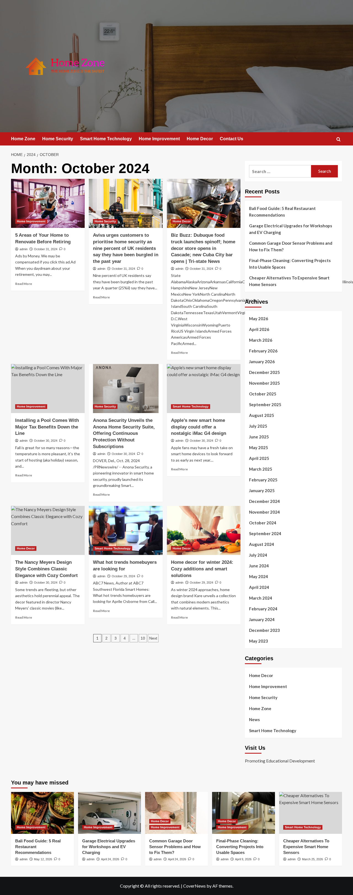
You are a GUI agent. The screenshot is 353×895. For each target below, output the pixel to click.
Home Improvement (159, 138)
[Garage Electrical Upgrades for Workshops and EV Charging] (109, 813)
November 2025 (264, 383)
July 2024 (258, 554)
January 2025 (262, 490)
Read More (23, 284)
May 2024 (258, 576)
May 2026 (258, 318)
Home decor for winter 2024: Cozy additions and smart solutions (202, 569)
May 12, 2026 (43, 859)
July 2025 (258, 426)
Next (153, 638)
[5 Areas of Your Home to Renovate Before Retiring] (48, 203)
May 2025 (258, 447)
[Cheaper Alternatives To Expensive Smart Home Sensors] (310, 813)
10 (143, 638)
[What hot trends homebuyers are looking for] (125, 530)
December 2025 (264, 372)
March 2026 (260, 340)
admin (24, 249)
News (254, 719)
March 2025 (260, 469)
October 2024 (262, 522)
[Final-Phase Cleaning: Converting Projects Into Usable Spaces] (243, 813)
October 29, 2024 (123, 576)
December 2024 (264, 501)
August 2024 (261, 544)
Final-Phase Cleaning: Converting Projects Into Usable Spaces (290, 263)
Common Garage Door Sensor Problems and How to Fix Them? (290, 246)
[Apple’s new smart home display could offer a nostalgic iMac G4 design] (203, 388)
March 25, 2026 (312, 859)
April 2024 (259, 587)
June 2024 (259, 565)
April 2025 (259, 458)
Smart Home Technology (106, 138)
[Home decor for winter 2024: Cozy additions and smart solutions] (203, 530)
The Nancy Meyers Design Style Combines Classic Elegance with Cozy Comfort (46, 569)
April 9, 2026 (243, 859)
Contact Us (231, 138)
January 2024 (262, 619)
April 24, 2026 (110, 859)
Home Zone (23, 138)
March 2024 (260, 597)
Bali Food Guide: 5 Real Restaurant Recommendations (282, 211)
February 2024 (263, 608)
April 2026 (259, 329)
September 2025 (265, 404)
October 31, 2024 (45, 249)
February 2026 (263, 350)
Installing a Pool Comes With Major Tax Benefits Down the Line (47, 427)
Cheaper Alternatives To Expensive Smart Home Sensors (289, 281)
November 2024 (264, 511)
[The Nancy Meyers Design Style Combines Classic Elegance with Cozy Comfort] (48, 530)
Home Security (57, 138)
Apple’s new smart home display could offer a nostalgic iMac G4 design (198, 427)
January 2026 (262, 361)
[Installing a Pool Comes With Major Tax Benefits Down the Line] (48, 388)
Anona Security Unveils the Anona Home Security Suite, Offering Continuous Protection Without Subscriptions (124, 433)
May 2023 (258, 640)
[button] (338, 139)
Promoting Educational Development (280, 760)
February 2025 (263, 479)
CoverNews (194, 885)
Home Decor (200, 138)
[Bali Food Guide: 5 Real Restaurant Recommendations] (42, 813)
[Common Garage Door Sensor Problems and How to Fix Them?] (176, 813)
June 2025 (259, 436)
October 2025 (262, 393)
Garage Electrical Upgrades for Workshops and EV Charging (290, 229)
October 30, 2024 (45, 440)
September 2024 (265, 533)
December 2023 (264, 630)
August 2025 (261, 415)
